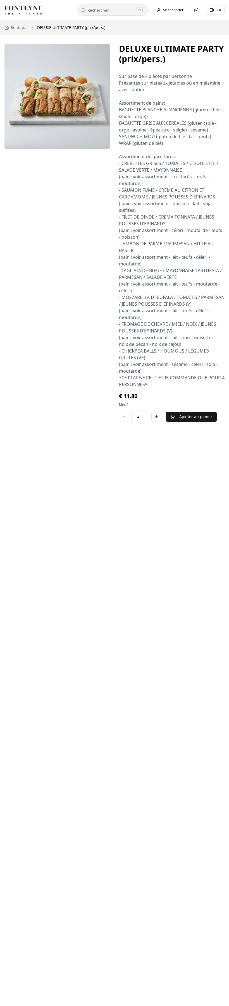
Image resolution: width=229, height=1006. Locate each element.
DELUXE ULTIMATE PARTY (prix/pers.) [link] (71, 27)
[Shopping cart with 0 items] (196, 10)
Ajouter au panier (195, 416)
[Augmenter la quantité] (156, 417)
